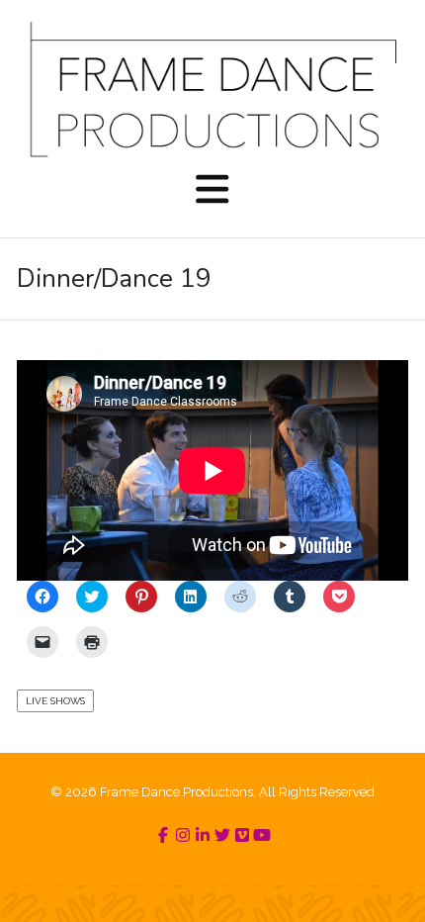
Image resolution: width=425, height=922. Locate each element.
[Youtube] (262, 835)
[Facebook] (163, 835)
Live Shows (55, 700)
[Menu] (212, 190)
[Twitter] (222, 835)
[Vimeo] (242, 835)
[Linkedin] (202, 835)
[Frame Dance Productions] (212, 89)
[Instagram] (183, 835)
